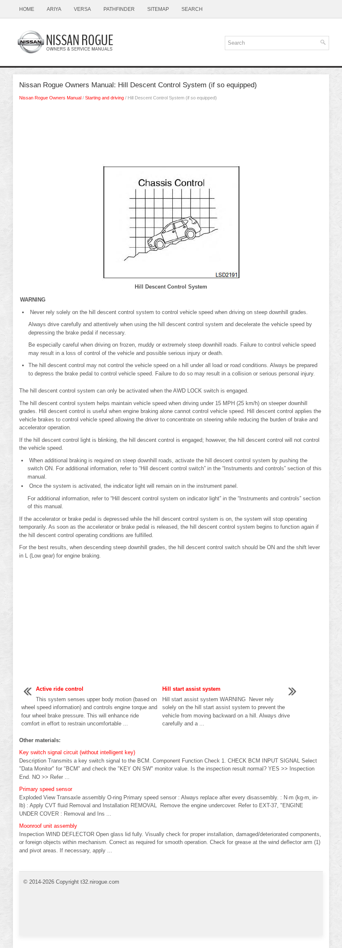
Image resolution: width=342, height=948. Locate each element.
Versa (82, 9)
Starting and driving (104, 97)
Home (26, 9)
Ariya (54, 9)
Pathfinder (119, 9)
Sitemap (158, 9)
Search (192, 9)
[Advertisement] (171, 135)
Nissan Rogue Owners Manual (50, 97)
